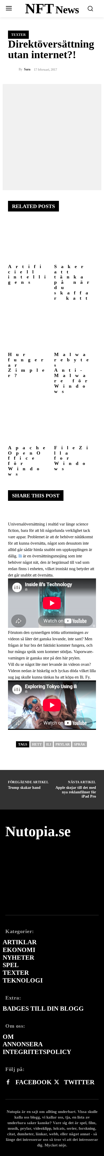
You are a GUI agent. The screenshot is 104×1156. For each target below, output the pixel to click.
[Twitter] (56, 1082)
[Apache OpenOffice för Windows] (29, 422)
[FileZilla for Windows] (75, 422)
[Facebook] (8, 1082)
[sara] (13, 69)
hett (37, 744)
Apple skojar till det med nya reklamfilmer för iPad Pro (75, 792)
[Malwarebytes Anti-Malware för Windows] (75, 328)
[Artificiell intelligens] (29, 240)
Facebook (33, 1082)
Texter (18, 35)
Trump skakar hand (24, 788)
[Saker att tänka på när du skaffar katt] (75, 240)
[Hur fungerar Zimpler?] (29, 328)
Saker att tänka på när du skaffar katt (74, 282)
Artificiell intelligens (29, 274)
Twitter (79, 1082)
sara (27, 69)
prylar (62, 744)
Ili (20, 556)
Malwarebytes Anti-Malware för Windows (73, 373)
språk (79, 744)
